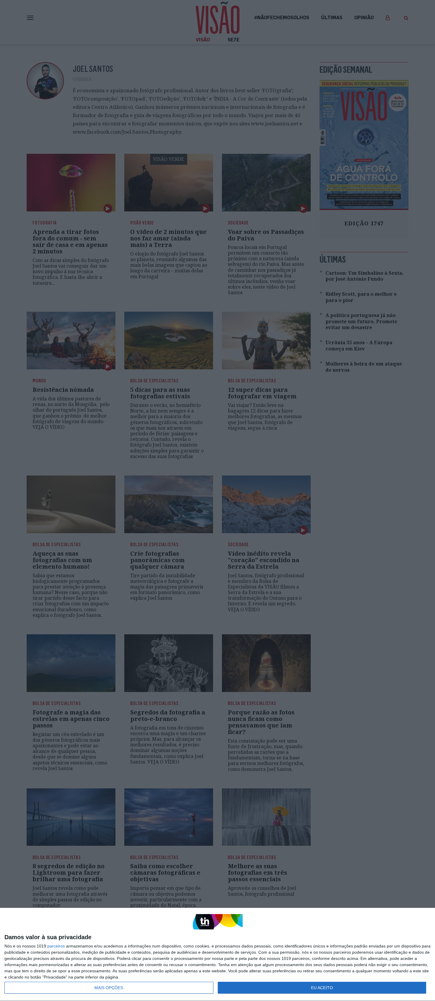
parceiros (56, 946)
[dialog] (217, 954)
